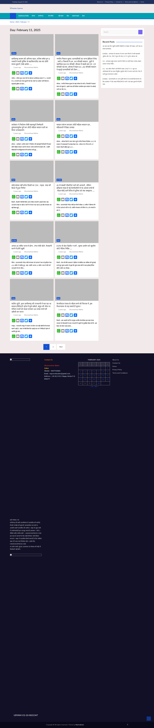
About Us (100, 2)
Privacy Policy (109, 2)
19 (89, 379)
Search (140, 32)
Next (61, 347)
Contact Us (119, 2)
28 (98, 383)
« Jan (91, 386)
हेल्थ (83, 16)
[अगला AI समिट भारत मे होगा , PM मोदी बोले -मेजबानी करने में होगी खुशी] (32, 232)
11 (85, 376)
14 (98, 376)
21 (98, 379)
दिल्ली (13, 180)
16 (107, 376)
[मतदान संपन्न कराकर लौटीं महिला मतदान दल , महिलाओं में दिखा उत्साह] (77, 111)
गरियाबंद (14, 53)
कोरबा (33, 16)
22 (103, 379)
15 (103, 376)
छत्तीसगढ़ (40, 16)
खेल (68, 16)
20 (94, 379)
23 (107, 379)
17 (80, 379)
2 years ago (17, 67)
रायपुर (13, 298)
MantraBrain (80, 725)
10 (80, 376)
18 (85, 379)
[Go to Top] (149, 718)
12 (89, 376)
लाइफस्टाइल (75, 16)
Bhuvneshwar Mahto (31, 67)
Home (142, 2)
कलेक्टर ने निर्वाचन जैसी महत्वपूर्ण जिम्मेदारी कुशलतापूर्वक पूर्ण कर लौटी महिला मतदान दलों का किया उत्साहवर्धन (30, 127)
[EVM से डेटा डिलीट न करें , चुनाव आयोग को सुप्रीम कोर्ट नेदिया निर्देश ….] (77, 232)
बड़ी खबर (60, 16)
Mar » (96, 386)
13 (94, 376)
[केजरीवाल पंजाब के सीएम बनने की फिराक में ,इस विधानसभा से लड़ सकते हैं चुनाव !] (77, 290)
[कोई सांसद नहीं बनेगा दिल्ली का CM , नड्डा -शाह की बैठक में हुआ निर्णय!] (32, 171)
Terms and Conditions (131, 2)
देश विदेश (50, 16)
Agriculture (23, 16)
